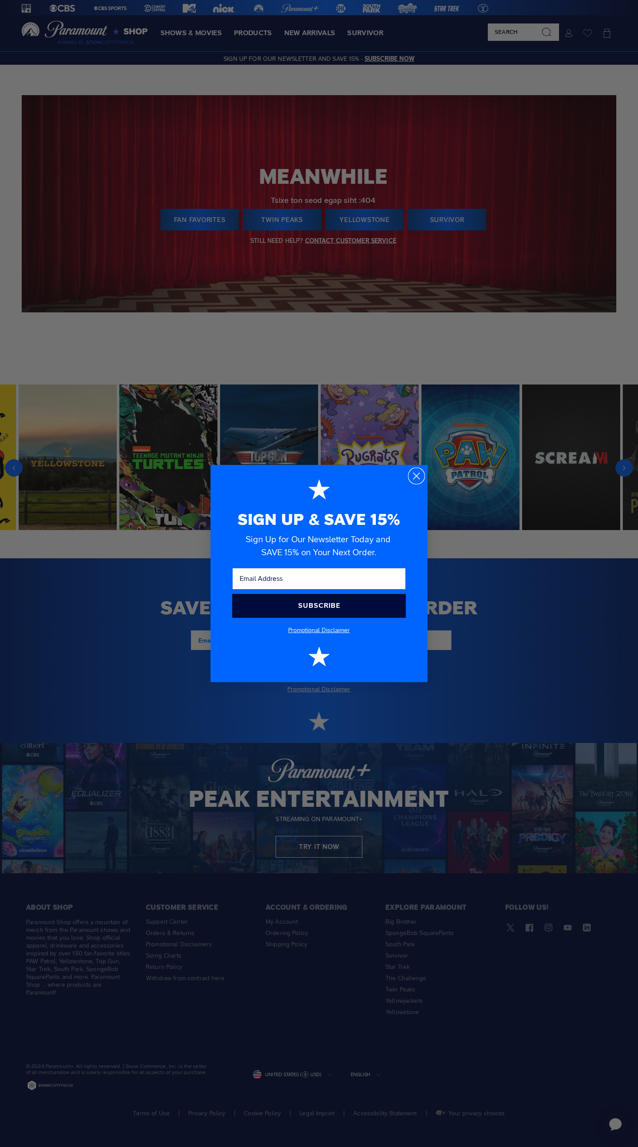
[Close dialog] (416, 476)
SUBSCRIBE (319, 605)
